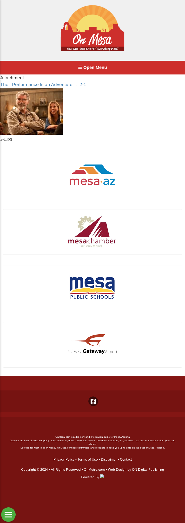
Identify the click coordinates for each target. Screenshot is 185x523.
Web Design (117, 469)
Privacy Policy (63, 459)
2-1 (82, 84)
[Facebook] (93, 401)
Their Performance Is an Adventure (36, 84)
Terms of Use (88, 459)
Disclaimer (109, 459)
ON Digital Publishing (148, 469)
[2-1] (31, 133)
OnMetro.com (94, 469)
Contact (126, 459)
